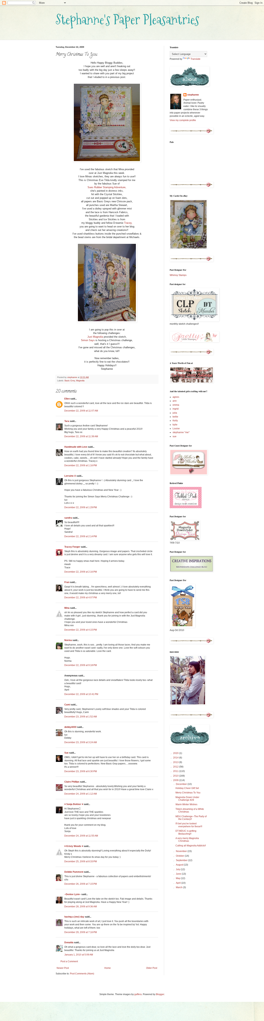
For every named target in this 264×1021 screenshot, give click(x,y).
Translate (195, 59)
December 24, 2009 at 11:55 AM (81, 835)
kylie (175, 424)
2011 (176, 771)
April (178, 883)
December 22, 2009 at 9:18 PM (80, 665)
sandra (68, 517)
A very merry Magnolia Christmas (187, 839)
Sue (66, 752)
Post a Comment (69, 961)
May (178, 878)
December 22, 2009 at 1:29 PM (80, 507)
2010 (176, 775)
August (180, 864)
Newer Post (63, 968)
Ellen (67, 398)
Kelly (175, 420)
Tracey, (128, 222)
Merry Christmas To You (187, 792)
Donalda (68, 942)
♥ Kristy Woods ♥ (73, 846)
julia (175, 412)
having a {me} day (74, 916)
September (182, 860)
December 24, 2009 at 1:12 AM (80, 793)
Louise (176, 428)
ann (175, 401)
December (181, 784)
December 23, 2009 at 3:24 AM (80, 742)
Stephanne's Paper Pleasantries (127, 19)
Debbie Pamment (73, 872)
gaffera (138, 994)
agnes (176, 397)
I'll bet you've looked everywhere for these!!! (188, 825)
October (180, 856)
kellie (175, 416)
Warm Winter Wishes (186, 804)
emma (176, 405)
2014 (176, 757)
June (179, 873)
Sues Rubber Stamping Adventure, (107, 187)
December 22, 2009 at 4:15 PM (80, 629)
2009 (176, 780)
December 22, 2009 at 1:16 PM (80, 465)
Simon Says (88, 340)
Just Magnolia (95, 336)
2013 (176, 762)
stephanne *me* (181, 432)
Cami (67, 704)
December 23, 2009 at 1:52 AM (80, 716)
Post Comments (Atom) (82, 973)
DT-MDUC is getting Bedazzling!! (185, 832)
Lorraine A (70, 476)
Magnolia (80, 380)
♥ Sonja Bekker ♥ (73, 804)
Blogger (160, 994)
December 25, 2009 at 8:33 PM (80, 861)
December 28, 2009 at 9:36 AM (80, 906)
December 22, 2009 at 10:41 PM (81, 694)
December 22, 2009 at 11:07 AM (81, 410)
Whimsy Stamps (178, 275)
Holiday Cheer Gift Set (187, 788)
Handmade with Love (75, 447)
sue (174, 436)
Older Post (151, 968)
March (179, 887)
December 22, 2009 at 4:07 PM (80, 597)
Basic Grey (70, 380)
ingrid (176, 408)
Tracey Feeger (72, 547)
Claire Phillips (71, 781)
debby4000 (70, 727)
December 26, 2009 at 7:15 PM (80, 884)
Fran (66, 582)
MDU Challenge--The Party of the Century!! (191, 817)
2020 (176, 753)
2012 (176, 766)
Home (107, 968)
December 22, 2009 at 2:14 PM (80, 536)
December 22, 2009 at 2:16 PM (80, 571)
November (181, 851)
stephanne (193, 94)
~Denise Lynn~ (72, 894)
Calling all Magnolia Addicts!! (190, 845)
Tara (66, 421)
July (178, 869)
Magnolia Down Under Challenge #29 (187, 798)
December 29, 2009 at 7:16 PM (80, 932)
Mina (67, 608)
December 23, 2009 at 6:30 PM (80, 771)
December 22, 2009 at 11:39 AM (81, 436)
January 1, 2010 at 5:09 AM (78, 954)
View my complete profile (183, 120)
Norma (68, 640)
